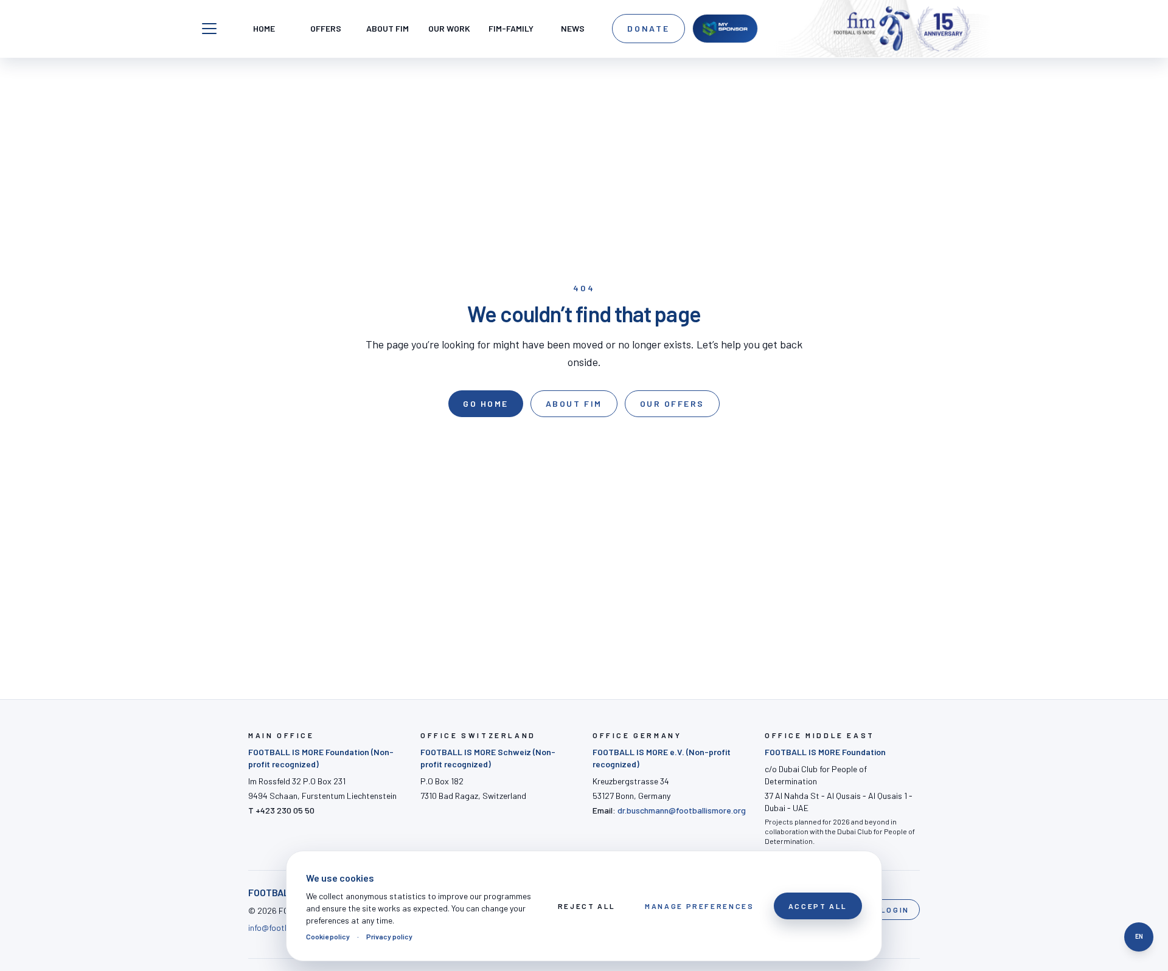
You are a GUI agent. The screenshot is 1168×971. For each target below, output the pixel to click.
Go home (486, 403)
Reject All (587, 906)
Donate (648, 28)
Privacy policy (389, 936)
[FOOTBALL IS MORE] (902, 28)
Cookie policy (328, 936)
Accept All (817, 906)
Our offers (672, 403)
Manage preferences (699, 906)
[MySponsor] (725, 28)
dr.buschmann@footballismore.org (681, 810)
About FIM (574, 403)
